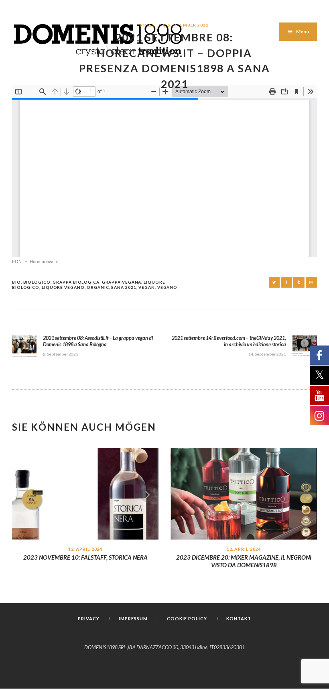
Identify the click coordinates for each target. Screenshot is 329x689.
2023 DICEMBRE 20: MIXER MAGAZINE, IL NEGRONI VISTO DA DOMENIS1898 (243, 561)
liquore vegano (63, 287)
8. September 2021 (186, 24)
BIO (16, 282)
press (147, 24)
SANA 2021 (123, 287)
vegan (146, 287)
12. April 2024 (85, 549)
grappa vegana (122, 282)
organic (98, 287)
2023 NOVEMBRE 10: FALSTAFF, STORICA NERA (85, 557)
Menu (302, 32)
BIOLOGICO (37, 282)
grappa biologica (76, 282)
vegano (167, 287)
